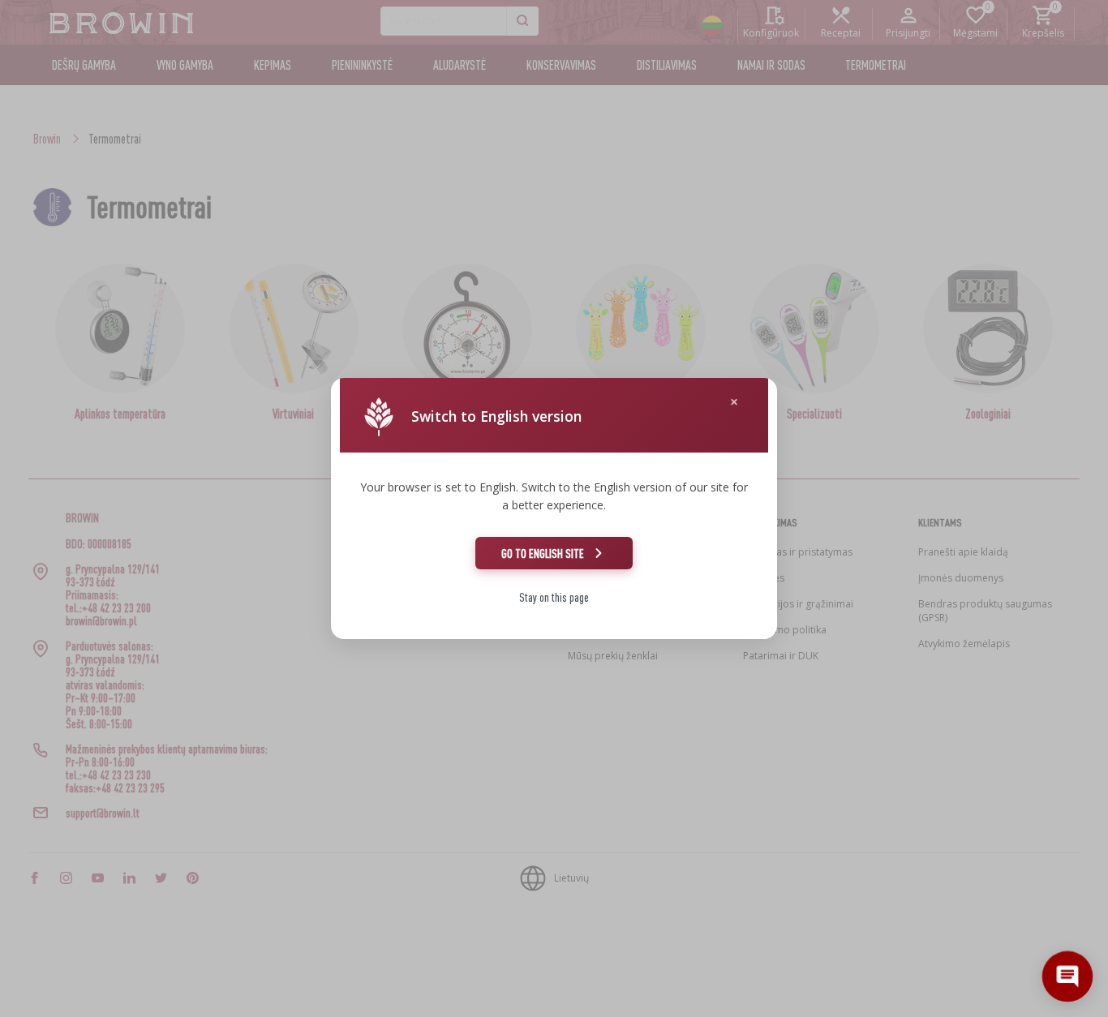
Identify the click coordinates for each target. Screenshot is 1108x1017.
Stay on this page (554, 597)
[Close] (734, 401)
